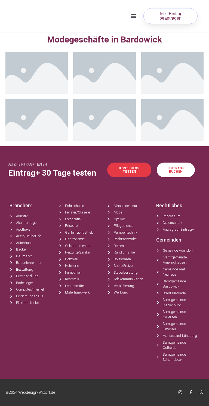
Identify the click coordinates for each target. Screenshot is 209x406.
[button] (133, 16)
